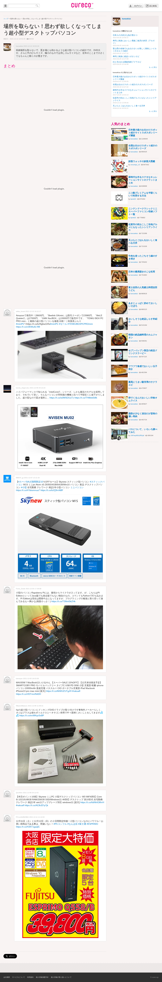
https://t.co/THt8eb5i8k (86, 397)
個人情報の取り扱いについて (61, 977)
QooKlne (19, 792)
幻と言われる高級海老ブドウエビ (127, 62)
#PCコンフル (60, 824)
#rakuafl (76, 691)
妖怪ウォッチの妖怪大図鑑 (141, 161)
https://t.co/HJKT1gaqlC (28, 826)
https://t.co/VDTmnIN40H (28, 694)
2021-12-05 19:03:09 (31, 678)
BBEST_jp (20, 478)
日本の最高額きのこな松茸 (141, 271)
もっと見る (153, 67)
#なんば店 (72, 824)
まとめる (153, 6)
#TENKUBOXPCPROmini (80, 324)
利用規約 (30, 977)
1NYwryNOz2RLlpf (137, 435)
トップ (5, 19)
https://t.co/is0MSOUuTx (62, 397)
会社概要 (6, 977)
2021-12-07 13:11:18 (32, 478)
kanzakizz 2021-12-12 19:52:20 (27, 46)
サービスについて (18, 977)
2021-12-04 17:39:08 (33, 589)
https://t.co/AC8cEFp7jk (36, 805)
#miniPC (20, 324)
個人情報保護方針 (42, 977)
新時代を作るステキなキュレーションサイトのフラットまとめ (142, 180)
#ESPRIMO (92, 824)
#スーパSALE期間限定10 (30, 481)
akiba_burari (20, 311)
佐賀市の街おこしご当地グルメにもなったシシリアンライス (142, 227)
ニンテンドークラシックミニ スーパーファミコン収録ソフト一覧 (142, 211)
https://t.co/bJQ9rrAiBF (51, 490)
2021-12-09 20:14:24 (37, 388)
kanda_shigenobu (22, 388)
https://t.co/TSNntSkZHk (63, 601)
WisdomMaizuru (21, 706)
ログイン (138, 6)
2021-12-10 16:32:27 (33, 311)
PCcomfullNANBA (22, 817)
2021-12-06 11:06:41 (35, 706)
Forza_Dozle (20, 589)
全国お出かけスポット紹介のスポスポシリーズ (133, 84)
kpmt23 (133, 199)
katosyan (19, 678)
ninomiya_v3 (135, 165)
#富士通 (82, 824)
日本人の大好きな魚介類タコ (125, 35)
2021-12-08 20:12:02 (31, 792)
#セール (63, 324)
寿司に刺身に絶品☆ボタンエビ (126, 56)
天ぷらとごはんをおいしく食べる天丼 (129, 106)
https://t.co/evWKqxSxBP (31, 715)
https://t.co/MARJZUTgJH (59, 691)
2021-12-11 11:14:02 (37, 817)
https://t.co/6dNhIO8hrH (92, 802)
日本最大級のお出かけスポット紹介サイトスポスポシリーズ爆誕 (142, 132)
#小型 (24, 487)
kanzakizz (126, 19)
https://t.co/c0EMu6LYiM (28, 326)
